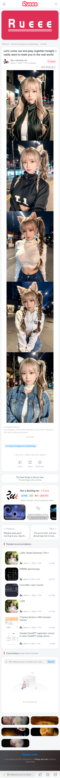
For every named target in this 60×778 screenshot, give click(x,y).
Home (6, 44)
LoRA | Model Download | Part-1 (34, 552)
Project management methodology (24, 44)
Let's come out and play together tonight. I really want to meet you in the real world (30, 52)
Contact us (52, 759)
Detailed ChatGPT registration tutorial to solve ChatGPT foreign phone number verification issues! (37, 636)
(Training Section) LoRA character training (35, 618)
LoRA (22, 601)
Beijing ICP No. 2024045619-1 (22, 759)
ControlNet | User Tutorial (31, 584)
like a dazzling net (19, 60)
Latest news (30, 761)
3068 (25, 495)
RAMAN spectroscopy (30, 568)
